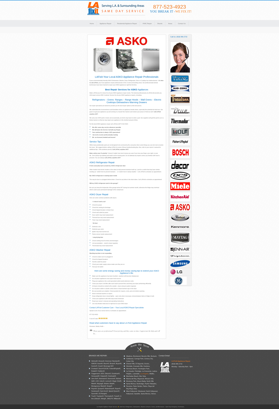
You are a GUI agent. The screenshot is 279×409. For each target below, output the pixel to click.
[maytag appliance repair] (180, 238)
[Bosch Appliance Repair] (180, 157)
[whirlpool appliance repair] (180, 221)
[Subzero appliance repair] (180, 91)
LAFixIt (116, 8)
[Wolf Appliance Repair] (180, 135)
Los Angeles (144, 373)
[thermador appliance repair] (180, 125)
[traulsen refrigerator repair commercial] (180, 103)
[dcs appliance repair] (180, 179)
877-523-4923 (169, 7)
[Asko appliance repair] (180, 210)
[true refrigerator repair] (180, 114)
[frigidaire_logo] (180, 256)
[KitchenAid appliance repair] (180, 201)
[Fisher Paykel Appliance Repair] (180, 145)
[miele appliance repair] (180, 190)
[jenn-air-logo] (180, 249)
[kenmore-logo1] (180, 229)
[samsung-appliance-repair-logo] (180, 266)
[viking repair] (180, 82)
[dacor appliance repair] (180, 169)
